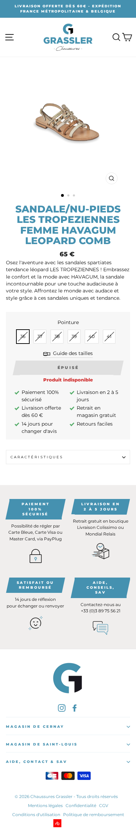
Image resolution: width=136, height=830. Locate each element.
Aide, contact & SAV (36, 761)
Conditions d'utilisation (36, 814)
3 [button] (74, 196)
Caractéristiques (36, 457)
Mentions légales (45, 805)
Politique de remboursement (93, 814)
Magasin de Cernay (35, 726)
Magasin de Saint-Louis (41, 744)
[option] (68, 8)
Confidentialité (81, 805)
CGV (103, 805)
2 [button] (69, 196)
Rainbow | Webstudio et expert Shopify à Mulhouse (68, 823)
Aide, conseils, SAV (100, 587)
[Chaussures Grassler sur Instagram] (62, 708)
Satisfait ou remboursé (35, 585)
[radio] (22, 337)
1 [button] (63, 196)
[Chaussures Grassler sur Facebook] (74, 708)
